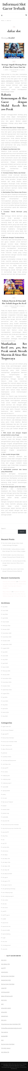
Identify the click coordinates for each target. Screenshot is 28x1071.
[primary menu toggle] (2, 15)
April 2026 (5, 618)
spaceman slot (6, 926)
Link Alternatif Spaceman (9, 760)
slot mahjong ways (7, 892)
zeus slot (4, 949)
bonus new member (9, 581)
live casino (5, 771)
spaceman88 (6, 930)
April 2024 (5, 708)
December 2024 (6, 678)
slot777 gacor (6, 915)
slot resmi (5, 907)
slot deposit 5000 (7, 873)
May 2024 (5, 704)
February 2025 (6, 671)
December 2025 (6, 633)
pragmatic (4, 972)
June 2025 (5, 655)
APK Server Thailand (7, 730)
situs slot (4, 1012)
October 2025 (6, 640)
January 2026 (5, 629)
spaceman (5, 922)
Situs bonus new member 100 (10, 1024)
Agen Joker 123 (6, 726)
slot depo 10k (6, 858)
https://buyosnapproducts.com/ (11, 1028)
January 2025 (5, 674)
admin (6, 69)
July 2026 (4, 606)
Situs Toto (5, 836)
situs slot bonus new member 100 (11, 828)
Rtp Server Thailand (7, 802)
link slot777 (5, 768)
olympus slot (5, 992)
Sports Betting (6, 934)
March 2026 (5, 621)
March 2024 (5, 712)
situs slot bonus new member (10, 824)
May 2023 (5, 716)
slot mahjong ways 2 (8, 896)
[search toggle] (26, 15)
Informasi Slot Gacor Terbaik (14, 6)
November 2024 (6, 682)
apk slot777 (5, 734)
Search (3, 528)
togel (3, 937)
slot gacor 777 (6, 881)
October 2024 (6, 686)
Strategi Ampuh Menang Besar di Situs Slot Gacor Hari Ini (14, 65)
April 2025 (5, 663)
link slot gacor (5, 1048)
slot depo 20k (6, 866)
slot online (5, 900)
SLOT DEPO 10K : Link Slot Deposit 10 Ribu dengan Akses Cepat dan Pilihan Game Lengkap (14, 563)
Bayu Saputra (7, 591)
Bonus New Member (8, 738)
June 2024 (5, 701)
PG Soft (4, 798)
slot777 (4, 911)
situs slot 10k (5, 820)
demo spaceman (7, 745)
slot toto (4, 1000)
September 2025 (7, 644)
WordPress (14, 1068)
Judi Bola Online (6, 756)
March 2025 (5, 667)
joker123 (3, 988)
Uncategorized (6, 945)
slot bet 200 (5, 847)
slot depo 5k (5, 870)
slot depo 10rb (6, 862)
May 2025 (5, 659)
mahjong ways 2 (6, 783)
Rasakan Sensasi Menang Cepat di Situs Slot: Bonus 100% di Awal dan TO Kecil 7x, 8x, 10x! (14, 594)
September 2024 (7, 689)
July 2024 (4, 697)
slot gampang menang (8, 888)
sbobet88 (5, 817)
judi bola (4, 753)
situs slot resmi (6, 1008)
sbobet (4, 805)
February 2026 (6, 625)
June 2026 (5, 610)
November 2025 (6, 637)
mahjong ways (6, 779)
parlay (4, 794)
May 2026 (5, 614)
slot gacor (5, 877)
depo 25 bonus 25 (7, 749)
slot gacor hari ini (7, 885)
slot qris (4, 903)
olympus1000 (6, 790)
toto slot (4, 941)
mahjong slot (6, 775)
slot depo (5, 854)
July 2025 (4, 652)
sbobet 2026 (5, 809)
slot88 (4, 919)
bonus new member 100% (9, 741)
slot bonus (5, 851)
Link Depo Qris (6, 764)
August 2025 (5, 648)
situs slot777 (5, 832)
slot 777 (4, 843)
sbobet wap (5, 813)
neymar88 (5, 787)
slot (14, 61)
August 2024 (5, 693)
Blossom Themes (14, 1067)
